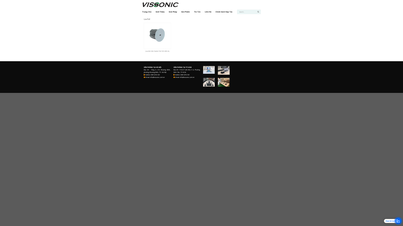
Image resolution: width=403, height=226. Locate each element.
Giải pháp (173, 12)
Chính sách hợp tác (224, 12)
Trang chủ (146, 12)
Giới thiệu (160, 12)
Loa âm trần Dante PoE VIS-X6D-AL (157, 51)
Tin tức (197, 12)
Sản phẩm (185, 12)
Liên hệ (208, 12)
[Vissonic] (161, 4)
